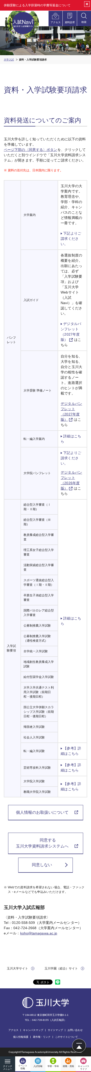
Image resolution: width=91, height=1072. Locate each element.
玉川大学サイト (17, 968)
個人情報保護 (20, 1036)
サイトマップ (55, 1030)
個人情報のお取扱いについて (42, 812)
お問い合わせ (75, 1030)
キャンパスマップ (33, 1030)
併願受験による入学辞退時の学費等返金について (37, 5)
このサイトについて (66, 1036)
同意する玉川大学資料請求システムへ (42, 843)
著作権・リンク (42, 1036)
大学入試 (9, 59)
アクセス (13, 1030)
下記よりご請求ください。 (71, 238)
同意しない (42, 865)
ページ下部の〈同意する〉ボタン (30, 150)
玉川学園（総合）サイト (61, 968)
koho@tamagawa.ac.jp (38, 933)
